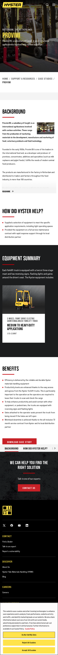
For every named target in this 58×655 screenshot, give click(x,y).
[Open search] (47, 5)
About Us (6, 567)
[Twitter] (4, 525)
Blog (4, 576)
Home (5, 78)
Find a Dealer (7, 541)
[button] (53, 448)
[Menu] (54, 5)
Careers (5, 592)
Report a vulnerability (11, 551)
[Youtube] (19, 525)
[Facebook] (12, 525)
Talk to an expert (9, 546)
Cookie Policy (30, 629)
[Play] (48, 62)
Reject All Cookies (29, 642)
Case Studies (45, 78)
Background (11, 448)
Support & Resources (23, 78)
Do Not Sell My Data (29, 635)
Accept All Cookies (29, 650)
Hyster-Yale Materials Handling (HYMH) (17, 572)
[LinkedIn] (27, 525)
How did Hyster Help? (35, 448)
